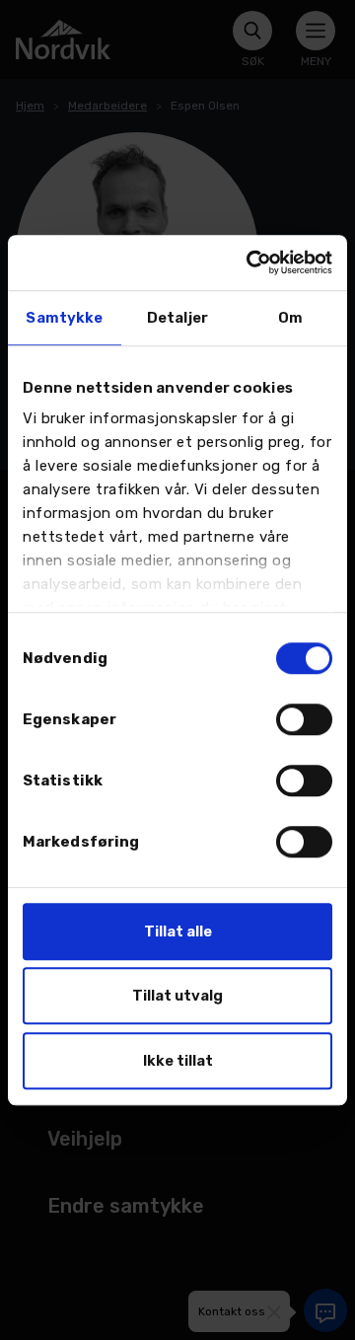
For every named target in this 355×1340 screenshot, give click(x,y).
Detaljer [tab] (177, 318)
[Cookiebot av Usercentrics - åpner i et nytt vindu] (250, 262)
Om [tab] (290, 318)
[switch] (304, 719)
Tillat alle (178, 931)
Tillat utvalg (177, 996)
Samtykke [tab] (64, 318)
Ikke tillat (178, 1061)
